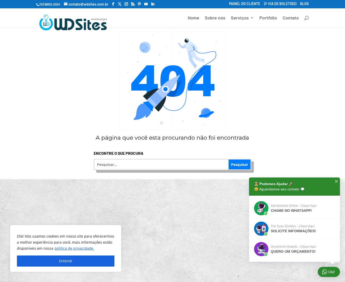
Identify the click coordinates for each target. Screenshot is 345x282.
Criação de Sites (82, 200)
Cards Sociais (175, 238)
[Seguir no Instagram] (150, 264)
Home (193, 18)
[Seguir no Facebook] (137, 264)
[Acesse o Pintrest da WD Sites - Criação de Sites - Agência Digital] (139, 4)
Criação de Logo (175, 219)
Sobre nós (215, 18)
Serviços (240, 18)
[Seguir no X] (205, 264)
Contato (291, 18)
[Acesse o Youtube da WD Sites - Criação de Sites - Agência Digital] (146, 4)
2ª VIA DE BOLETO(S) (280, 4)
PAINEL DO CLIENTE (244, 4)
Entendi (65, 261)
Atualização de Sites (176, 200)
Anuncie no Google (82, 219)
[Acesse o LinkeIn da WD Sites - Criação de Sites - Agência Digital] (152, 4)
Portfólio (268, 18)
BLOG (304, 4)
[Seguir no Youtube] (191, 264)
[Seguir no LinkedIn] (178, 264)
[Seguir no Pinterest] (164, 264)
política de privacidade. (74, 248)
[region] (65, 248)
